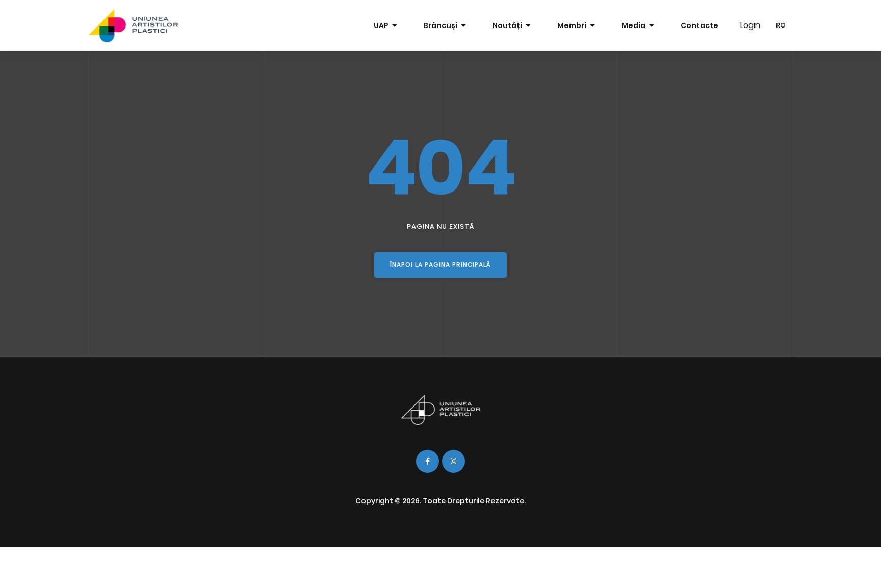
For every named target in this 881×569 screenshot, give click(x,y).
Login (750, 25)
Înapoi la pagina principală (440, 264)
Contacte (699, 25)
